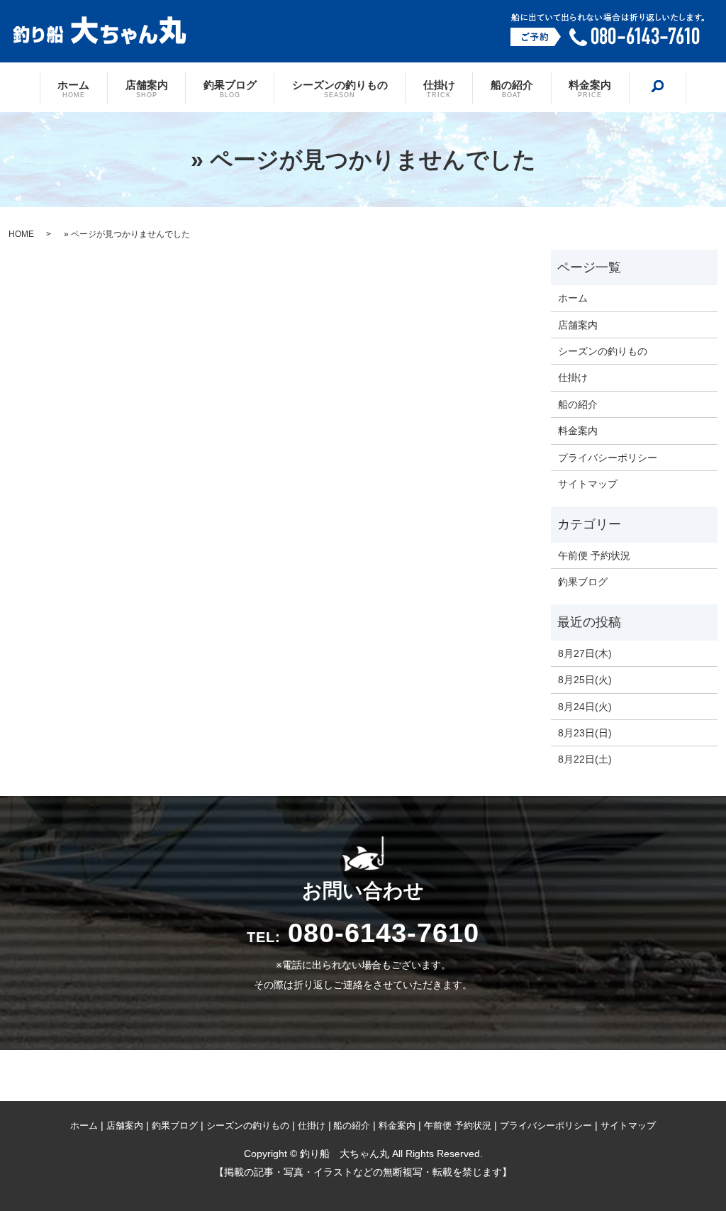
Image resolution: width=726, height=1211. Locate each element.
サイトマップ (588, 484)
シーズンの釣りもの (340, 88)
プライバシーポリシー (607, 457)
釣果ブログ (230, 88)
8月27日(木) (585, 653)
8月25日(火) (585, 679)
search (657, 86)
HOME (21, 234)
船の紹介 (512, 88)
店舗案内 (146, 88)
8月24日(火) (585, 706)
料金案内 (590, 88)
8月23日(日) (585, 733)
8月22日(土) (585, 759)
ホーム (73, 88)
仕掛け (439, 88)
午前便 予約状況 (594, 555)
